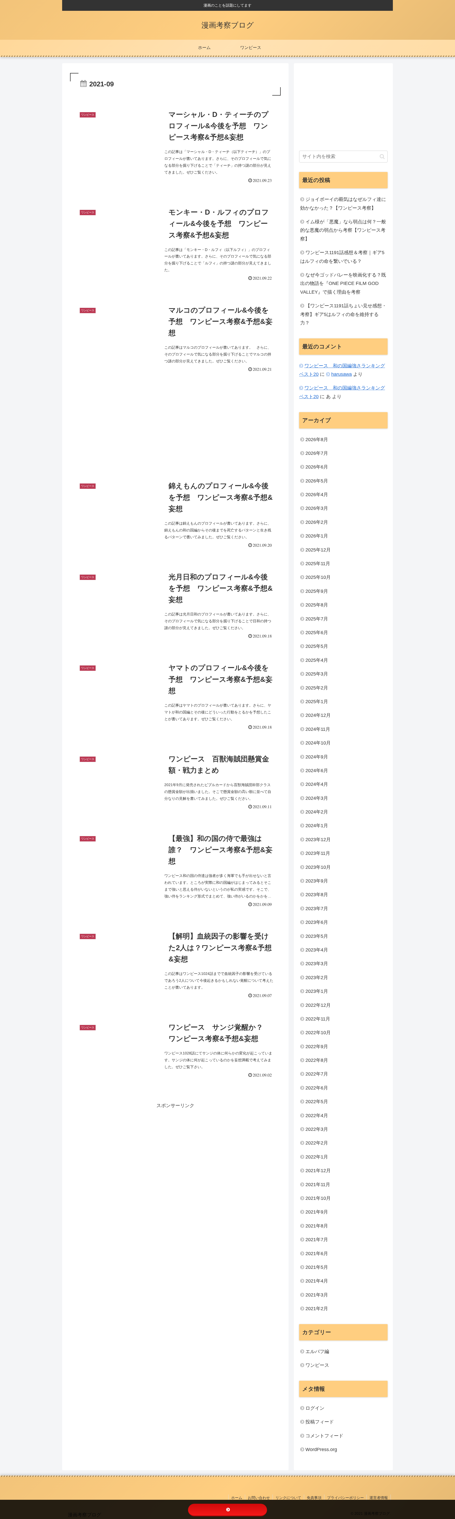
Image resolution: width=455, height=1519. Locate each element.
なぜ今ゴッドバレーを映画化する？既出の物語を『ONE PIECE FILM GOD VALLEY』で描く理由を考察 (343, 283)
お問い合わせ (259, 1498)
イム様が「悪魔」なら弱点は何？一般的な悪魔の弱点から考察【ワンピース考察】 (343, 230)
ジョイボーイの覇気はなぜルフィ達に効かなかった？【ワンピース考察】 (343, 203)
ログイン (314, 1408)
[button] (382, 157)
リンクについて (288, 1498)
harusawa (341, 374)
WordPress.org (321, 1449)
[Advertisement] (175, 422)
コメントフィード (324, 1435)
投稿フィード (319, 1421)
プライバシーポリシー (345, 1498)
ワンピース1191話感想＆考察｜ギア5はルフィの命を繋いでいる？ (342, 257)
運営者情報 (378, 1498)
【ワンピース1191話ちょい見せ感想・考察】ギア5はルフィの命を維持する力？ (343, 314)
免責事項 (314, 1498)
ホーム (236, 1498)
